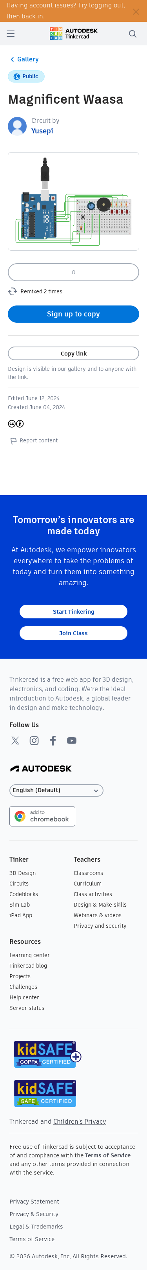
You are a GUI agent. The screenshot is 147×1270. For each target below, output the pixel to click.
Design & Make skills (100, 905)
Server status (26, 1008)
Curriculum (88, 883)
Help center (24, 997)
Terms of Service (108, 1155)
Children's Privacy (79, 1121)
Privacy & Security (33, 1214)
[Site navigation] (10, 34)
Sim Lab (19, 905)
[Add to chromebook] (42, 815)
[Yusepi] (17, 126)
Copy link (74, 353)
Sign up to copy (73, 314)
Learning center (29, 955)
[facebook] (53, 740)
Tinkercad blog (28, 966)
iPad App (20, 915)
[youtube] (72, 740)
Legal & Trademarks (36, 1226)
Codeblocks (23, 894)
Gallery (28, 59)
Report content (39, 440)
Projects (20, 976)
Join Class (73, 633)
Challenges (23, 987)
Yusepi (42, 131)
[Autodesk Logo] (41, 769)
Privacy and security (100, 926)
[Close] (136, 11)
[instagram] (34, 740)
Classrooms (88, 873)
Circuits (19, 883)
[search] (132, 34)
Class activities (93, 894)
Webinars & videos (98, 915)
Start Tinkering (73, 611)
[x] (15, 740)
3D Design (22, 873)
